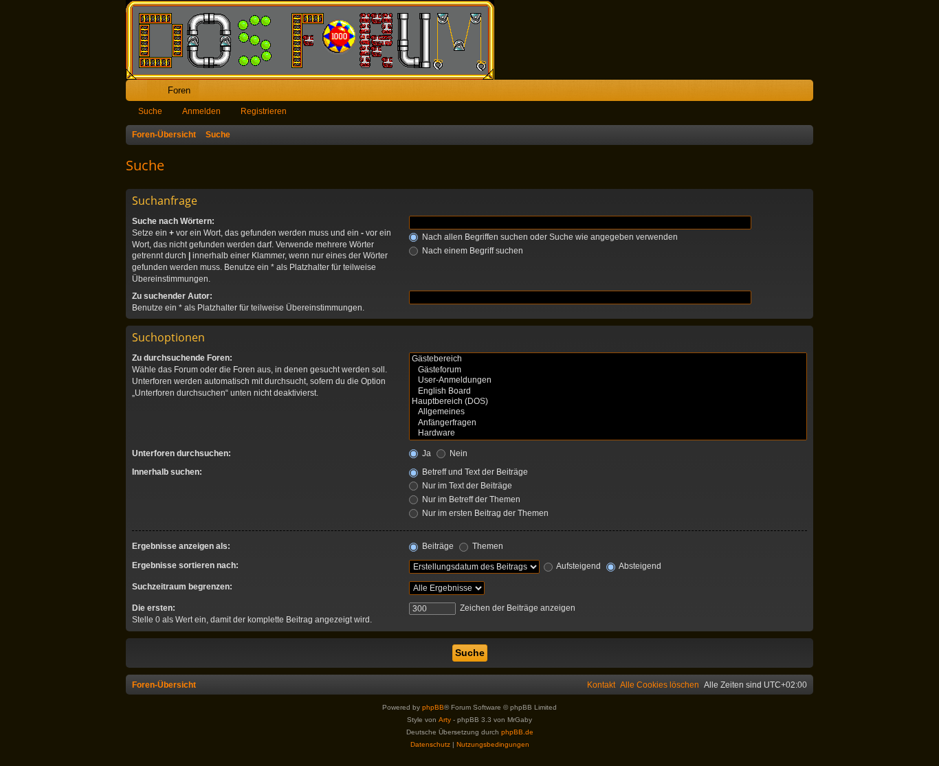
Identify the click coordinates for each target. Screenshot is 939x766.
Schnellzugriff (139, 93)
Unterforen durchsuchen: (181, 453)
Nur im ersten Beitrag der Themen (484, 513)
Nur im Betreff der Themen (470, 499)
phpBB (433, 707)
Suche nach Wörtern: (173, 221)
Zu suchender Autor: (172, 296)
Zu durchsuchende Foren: (182, 358)
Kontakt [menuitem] (601, 685)
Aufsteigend (578, 566)
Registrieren (264, 111)
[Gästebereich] (608, 359)
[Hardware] (608, 433)
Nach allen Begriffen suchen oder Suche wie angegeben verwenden (549, 237)
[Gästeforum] (608, 370)
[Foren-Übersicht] (317, 40)
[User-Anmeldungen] (608, 380)
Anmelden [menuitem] (784, 93)
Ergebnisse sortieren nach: (185, 565)
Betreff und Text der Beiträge (474, 472)
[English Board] (608, 391)
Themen (486, 546)
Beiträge (437, 546)
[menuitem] (760, 90)
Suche (150, 111)
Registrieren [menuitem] (805, 93)
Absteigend (639, 566)
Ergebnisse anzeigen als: (181, 546)
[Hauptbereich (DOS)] (608, 401)
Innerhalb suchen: (167, 472)
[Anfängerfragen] (608, 423)
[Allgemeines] (608, 412)
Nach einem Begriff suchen (471, 251)
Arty (445, 719)
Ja (425, 453)
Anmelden (201, 111)
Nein (457, 453)
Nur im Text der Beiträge (466, 486)
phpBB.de (517, 732)
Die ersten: (153, 608)
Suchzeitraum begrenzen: (182, 587)
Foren (179, 90)
